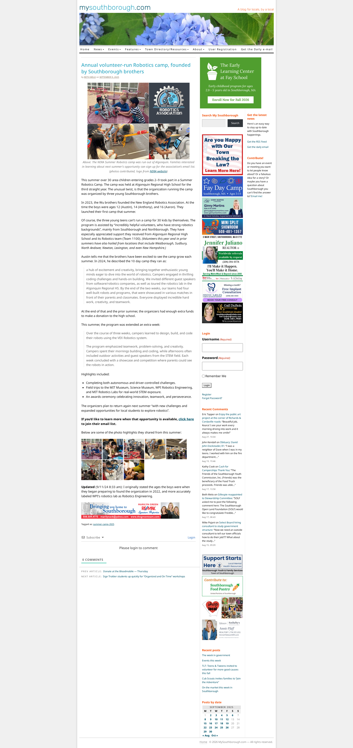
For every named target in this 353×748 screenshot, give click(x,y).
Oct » (214, 735)
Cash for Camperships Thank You (215, 468)
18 (221, 723)
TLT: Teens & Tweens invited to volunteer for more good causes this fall (220, 669)
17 (216, 723)
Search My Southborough (220, 115)
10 (216, 719)
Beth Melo (90, 77)
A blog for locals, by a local (256, 9)
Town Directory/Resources (166, 49)
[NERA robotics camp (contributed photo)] (91, 449)
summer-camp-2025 (103, 524)
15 (205, 723)
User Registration (223, 49)
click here (186, 419)
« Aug (206, 735)
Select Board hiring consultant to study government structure (221, 526)
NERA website (158, 171)
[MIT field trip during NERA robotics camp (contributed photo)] (176, 449)
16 (210, 723)
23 (210, 727)
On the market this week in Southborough (217, 689)
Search (235, 123)
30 (210, 731)
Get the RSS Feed (257, 141)
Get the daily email (257, 147)
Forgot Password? (212, 398)
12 (227, 719)
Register (206, 394)
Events (113, 49)
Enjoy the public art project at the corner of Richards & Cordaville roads (221, 417)
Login (191, 537)
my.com (115, 7)
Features (132, 49)
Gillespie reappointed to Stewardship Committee (222, 496)
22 (205, 727)
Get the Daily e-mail (257, 49)
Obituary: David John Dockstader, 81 (220, 444)
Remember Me (215, 376)
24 (216, 727)
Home (84, 49)
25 (221, 727)
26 (227, 727)
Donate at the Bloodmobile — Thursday (125, 571)
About (197, 49)
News (98, 49)
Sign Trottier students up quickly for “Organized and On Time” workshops (144, 576)
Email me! (256, 196)
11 (221, 719)
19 (227, 723)
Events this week (211, 660)
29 (205, 731)
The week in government (216, 655)
